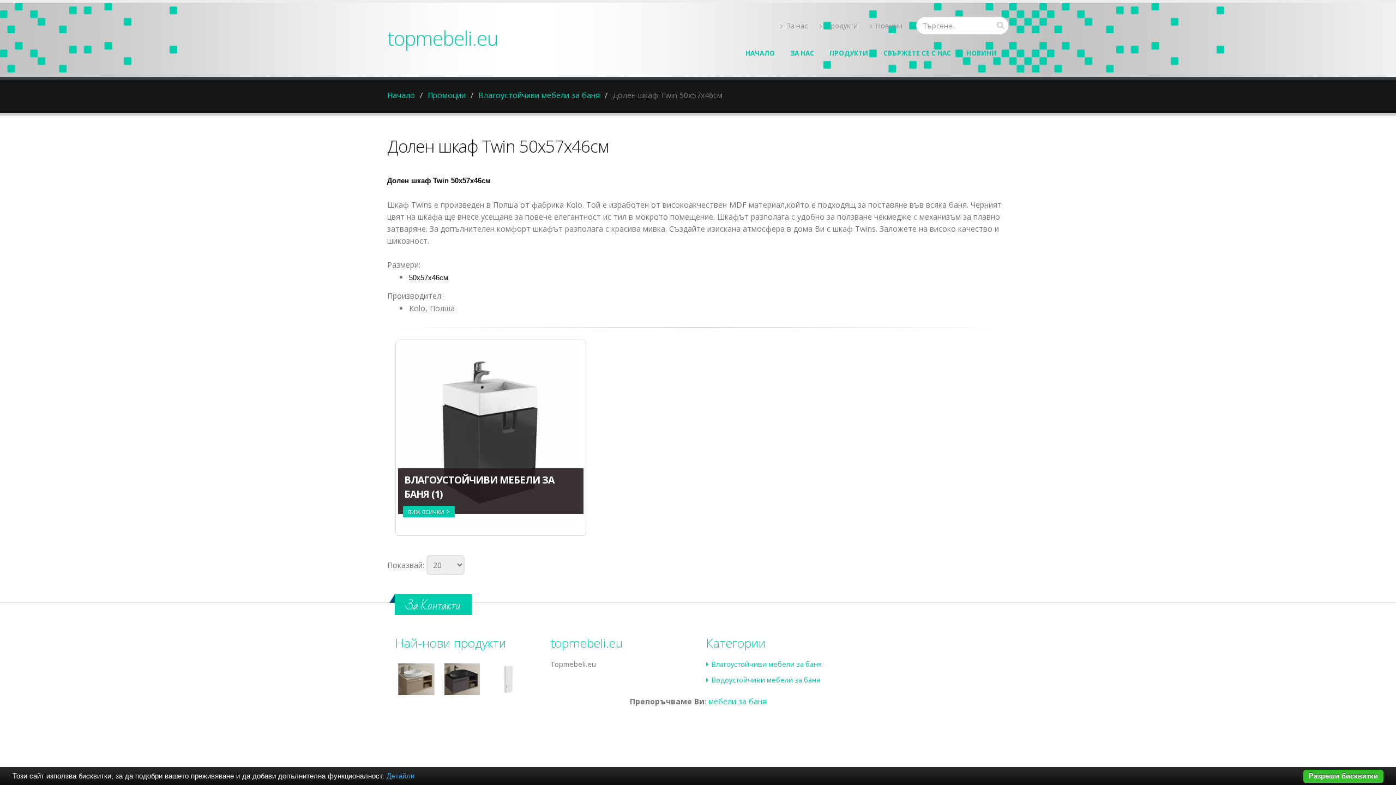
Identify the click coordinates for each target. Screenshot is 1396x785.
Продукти (842, 26)
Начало (760, 53)
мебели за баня (737, 701)
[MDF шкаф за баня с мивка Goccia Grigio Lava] (462, 679)
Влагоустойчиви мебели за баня (539, 95)
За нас (797, 26)
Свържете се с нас (917, 53)
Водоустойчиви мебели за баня (766, 680)
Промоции (447, 95)
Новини (889, 26)
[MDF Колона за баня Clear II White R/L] (508, 679)
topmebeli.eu (442, 38)
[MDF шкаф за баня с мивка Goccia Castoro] (416, 679)
